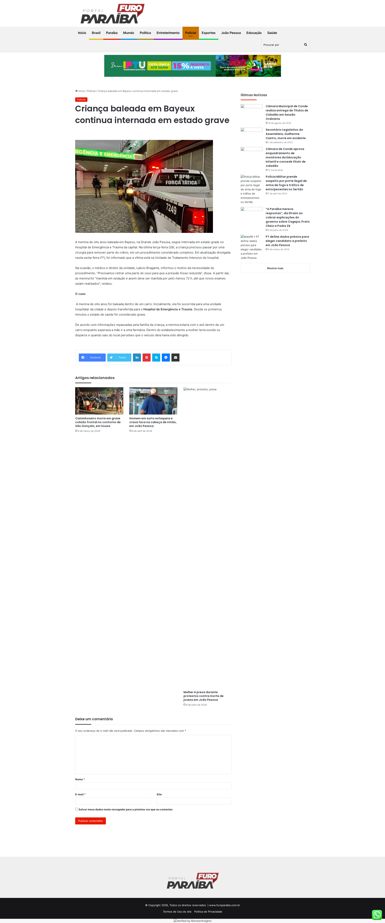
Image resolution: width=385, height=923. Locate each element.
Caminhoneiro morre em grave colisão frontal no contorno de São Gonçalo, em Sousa (98, 422)
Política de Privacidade (208, 911)
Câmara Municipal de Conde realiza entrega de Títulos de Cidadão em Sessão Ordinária (287, 112)
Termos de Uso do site (177, 911)
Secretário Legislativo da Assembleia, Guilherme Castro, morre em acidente (286, 134)
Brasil (96, 33)
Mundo (128, 33)
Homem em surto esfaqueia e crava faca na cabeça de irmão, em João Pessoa (153, 422)
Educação (254, 33)
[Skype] (156, 358)
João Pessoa (231, 33)
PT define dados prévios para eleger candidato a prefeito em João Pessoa (287, 241)
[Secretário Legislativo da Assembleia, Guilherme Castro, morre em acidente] (252, 135)
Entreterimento (168, 33)
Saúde (272, 33)
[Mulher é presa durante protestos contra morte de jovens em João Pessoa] (207, 537)
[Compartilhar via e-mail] (175, 358)
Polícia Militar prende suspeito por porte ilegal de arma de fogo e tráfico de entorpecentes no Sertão (286, 183)
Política (145, 33)
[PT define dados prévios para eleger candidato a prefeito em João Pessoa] (252, 247)
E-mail (80, 794)
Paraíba (112, 33)
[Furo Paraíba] (112, 14)
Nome (80, 779)
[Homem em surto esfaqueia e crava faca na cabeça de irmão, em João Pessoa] (153, 400)
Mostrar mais (275, 268)
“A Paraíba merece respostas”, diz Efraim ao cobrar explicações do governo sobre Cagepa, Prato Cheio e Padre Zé (288, 217)
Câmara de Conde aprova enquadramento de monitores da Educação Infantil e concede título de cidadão (286, 157)
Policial (190, 33)
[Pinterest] (147, 358)
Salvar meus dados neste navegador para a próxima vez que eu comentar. (126, 809)
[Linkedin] (137, 358)
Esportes (209, 33)
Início (82, 33)
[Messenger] (166, 358)
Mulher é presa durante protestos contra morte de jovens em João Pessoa (203, 696)
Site (159, 794)
